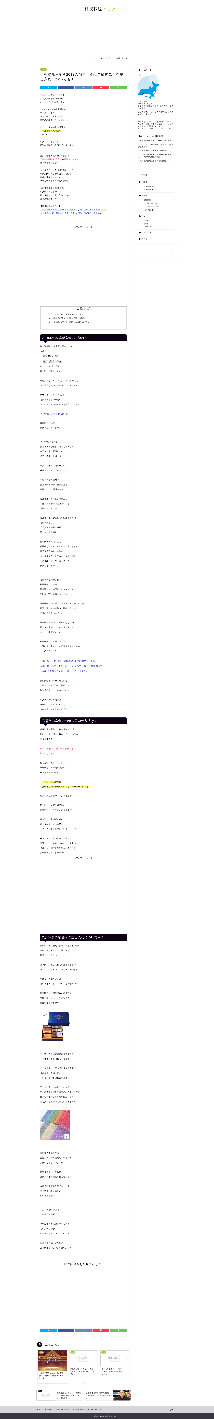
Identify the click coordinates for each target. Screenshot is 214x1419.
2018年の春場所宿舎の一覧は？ (67, 314)
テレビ (144, 216)
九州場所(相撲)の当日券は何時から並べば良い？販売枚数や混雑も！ (72, 213)
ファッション (147, 233)
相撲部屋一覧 (149, 186)
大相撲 (43, 69)
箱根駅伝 (148, 200)
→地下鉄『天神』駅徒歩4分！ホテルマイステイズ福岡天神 (71, 666)
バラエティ (149, 227)
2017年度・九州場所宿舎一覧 (54, 414)
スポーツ (145, 196)
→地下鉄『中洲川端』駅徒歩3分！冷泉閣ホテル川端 (68, 661)
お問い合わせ (121, 58)
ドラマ (147, 221)
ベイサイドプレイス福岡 (53, 685)
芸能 (146, 224)
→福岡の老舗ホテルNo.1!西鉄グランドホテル (64, 671)
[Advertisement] (107, 36)
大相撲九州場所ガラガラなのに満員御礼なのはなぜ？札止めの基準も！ (73, 209)
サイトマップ (104, 58)
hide (87, 309)
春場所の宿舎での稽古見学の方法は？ (70, 318)
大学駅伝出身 (149, 210)
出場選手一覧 (152, 204)
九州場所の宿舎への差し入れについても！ (72, 322)
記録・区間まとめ (153, 206)
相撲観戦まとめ (150, 189)
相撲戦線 (107, 8)
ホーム (90, 58)
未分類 (144, 239)
